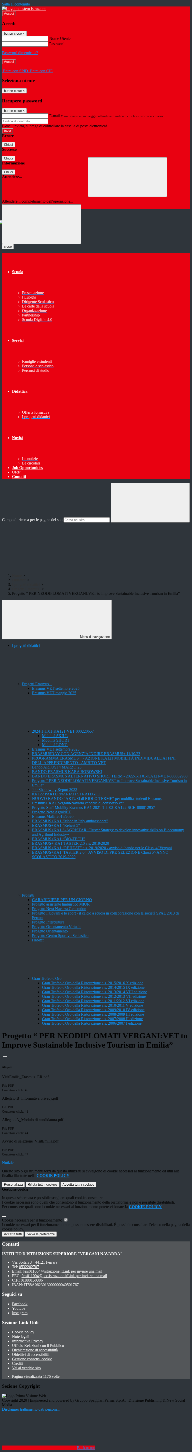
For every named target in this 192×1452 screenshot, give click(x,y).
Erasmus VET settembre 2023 (56, 749)
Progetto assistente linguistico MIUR (61, 904)
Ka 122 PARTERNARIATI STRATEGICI (66, 794)
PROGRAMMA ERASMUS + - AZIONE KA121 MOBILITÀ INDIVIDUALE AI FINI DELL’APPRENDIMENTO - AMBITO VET (104, 760)
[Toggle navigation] (41, 224)
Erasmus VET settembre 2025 (56, 688)
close (8, 246)
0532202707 (29, 1267)
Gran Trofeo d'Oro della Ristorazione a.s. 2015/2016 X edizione (92, 983)
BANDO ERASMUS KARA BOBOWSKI (67, 771)
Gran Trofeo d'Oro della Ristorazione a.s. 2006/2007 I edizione (92, 1023)
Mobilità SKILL (55, 736)
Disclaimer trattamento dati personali (31, 1409)
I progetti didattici (26, 584)
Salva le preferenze (41, 1234)
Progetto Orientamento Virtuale (56, 926)
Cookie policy (23, 1332)
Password (56, 44)
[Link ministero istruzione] (24, 8)
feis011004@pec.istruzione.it (64, 1276)
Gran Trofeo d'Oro (47, 978)
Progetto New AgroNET (51, 812)
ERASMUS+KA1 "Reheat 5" (56, 825)
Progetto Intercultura (48, 922)
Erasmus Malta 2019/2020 (53, 816)
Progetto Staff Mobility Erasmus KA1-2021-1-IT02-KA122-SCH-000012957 (93, 807)
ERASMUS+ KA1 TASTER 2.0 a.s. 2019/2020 (70, 843)
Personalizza (13, 1184)
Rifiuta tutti (43, 1184)
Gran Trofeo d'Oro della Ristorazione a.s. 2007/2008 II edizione (92, 1019)
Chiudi (8, 145)
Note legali (20, 1336)
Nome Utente (59, 38)
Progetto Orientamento (50, 931)
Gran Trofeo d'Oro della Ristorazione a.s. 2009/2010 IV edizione (93, 1010)
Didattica (19, 580)
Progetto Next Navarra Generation (59, 909)
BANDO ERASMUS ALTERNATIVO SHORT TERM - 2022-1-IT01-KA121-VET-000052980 (110, 776)
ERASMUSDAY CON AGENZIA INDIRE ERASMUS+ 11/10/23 (86, 754)
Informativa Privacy (27, 1341)
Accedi (9, 13)
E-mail (54, 116)
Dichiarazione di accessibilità (35, 1350)
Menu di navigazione (94, 637)
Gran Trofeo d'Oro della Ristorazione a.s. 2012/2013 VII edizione (94, 996)
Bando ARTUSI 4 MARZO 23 (57, 767)
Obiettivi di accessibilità (31, 1354)
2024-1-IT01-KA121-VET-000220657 (63, 731)
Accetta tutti (78, 1184)
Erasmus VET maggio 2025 (54, 693)
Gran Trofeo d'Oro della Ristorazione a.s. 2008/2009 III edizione (93, 1014)
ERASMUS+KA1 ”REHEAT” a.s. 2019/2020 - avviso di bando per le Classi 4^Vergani (102, 848)
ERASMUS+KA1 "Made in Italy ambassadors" (70, 821)
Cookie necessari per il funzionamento (32, 1220)
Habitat (38, 940)
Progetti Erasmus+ (26, 589)
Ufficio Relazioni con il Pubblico (38, 1345)
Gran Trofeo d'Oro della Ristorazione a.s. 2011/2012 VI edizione (93, 1001)
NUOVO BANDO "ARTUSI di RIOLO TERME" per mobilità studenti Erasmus (97, 798)
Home (17, 575)
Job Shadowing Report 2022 (54, 789)
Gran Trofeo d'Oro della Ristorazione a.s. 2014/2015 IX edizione (93, 987)
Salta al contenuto (16, 4)
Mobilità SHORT (56, 740)
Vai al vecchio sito (26, 1368)
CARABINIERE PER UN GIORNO (62, 900)
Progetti (28, 895)
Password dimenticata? (20, 53)
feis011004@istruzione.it (62, 1271)
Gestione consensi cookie (32, 1359)
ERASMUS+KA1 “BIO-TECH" (58, 839)
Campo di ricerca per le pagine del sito (32, 520)
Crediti (17, 1363)
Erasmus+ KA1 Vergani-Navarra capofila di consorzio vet (78, 803)
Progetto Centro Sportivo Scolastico (60, 935)
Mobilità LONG (55, 745)
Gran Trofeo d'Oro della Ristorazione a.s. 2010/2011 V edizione (92, 1005)
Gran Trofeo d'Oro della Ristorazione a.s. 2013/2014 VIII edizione (94, 992)
